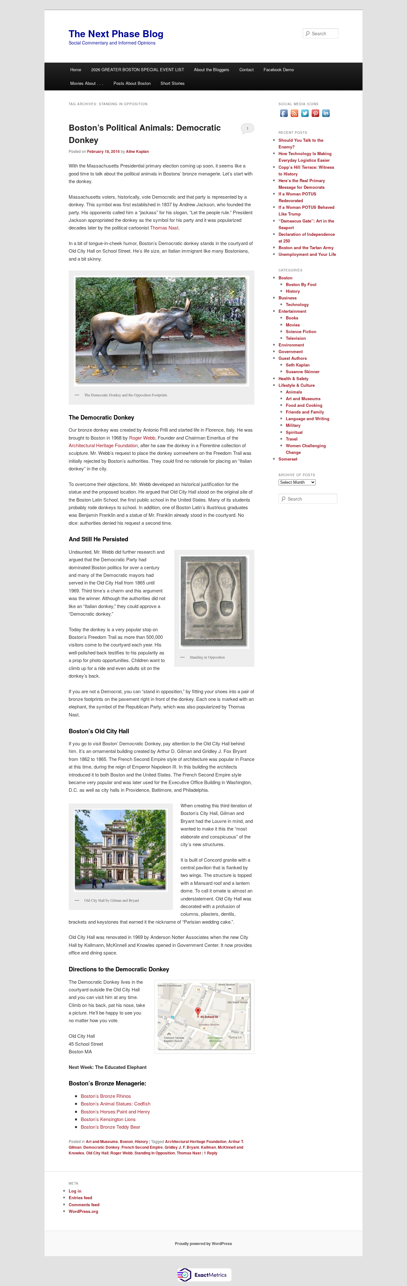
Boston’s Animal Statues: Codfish (115, 1103)
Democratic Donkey (101, 1147)
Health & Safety (293, 378)
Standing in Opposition (155, 1153)
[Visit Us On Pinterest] (315, 117)
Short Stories (173, 83)
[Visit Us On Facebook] (284, 117)
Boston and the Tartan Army (306, 247)
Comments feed (84, 1204)
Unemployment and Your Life (307, 254)
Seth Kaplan (298, 365)
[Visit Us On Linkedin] (326, 117)
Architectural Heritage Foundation (103, 445)
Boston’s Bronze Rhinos (106, 1095)
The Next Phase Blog (116, 33)
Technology (297, 304)
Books (292, 318)
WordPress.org (83, 1211)
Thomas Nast (164, 227)
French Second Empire (142, 1147)
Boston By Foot (301, 284)
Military (293, 425)
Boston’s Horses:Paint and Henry (115, 1111)
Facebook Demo (279, 69)
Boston (126, 1141)
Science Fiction (301, 331)
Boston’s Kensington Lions (108, 1119)
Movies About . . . (86, 83)
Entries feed (80, 1197)
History (141, 1141)
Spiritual (294, 432)
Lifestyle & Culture (297, 385)
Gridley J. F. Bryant (182, 1147)
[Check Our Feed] (294, 117)
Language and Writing (307, 418)
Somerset (288, 459)
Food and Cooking (304, 405)
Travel (292, 439)
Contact (246, 69)
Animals (294, 392)
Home (75, 69)
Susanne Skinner (303, 371)
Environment (291, 345)
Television (296, 338)
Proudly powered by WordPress (203, 1243)
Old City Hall (97, 1153)
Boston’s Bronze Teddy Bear (110, 1126)
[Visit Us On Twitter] (305, 117)
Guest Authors (293, 358)
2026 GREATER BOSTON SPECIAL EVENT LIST (137, 69)
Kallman (208, 1147)
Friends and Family (305, 412)
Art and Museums (102, 1141)
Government (291, 351)
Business (288, 298)
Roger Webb (141, 437)
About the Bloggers (211, 69)
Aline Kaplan (137, 151)
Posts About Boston (132, 83)
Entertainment (292, 311)
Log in (75, 1191)
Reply (210, 1153)
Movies (293, 325)
